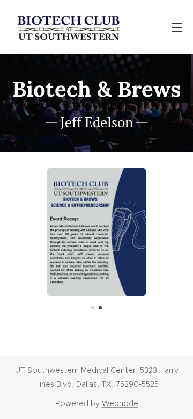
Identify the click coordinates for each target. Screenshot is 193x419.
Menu (177, 27)
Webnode (120, 403)
